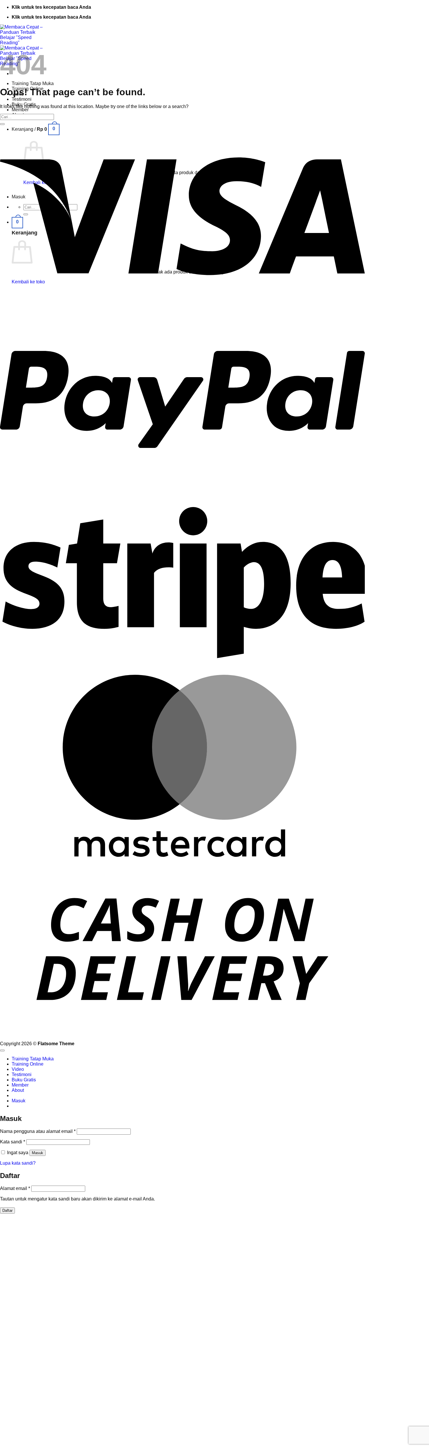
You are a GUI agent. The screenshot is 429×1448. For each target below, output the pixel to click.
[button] (17, 222)
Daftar (7, 1210)
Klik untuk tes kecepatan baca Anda (51, 7)
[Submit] (2, 124)
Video (18, 1069)
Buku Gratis (24, 1079)
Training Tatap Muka (33, 83)
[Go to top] (2, 1050)
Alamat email (15, 1188)
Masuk (37, 1153)
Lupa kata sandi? (18, 1163)
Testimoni (22, 99)
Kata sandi (12, 1141)
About (18, 1090)
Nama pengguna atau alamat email (38, 1131)
